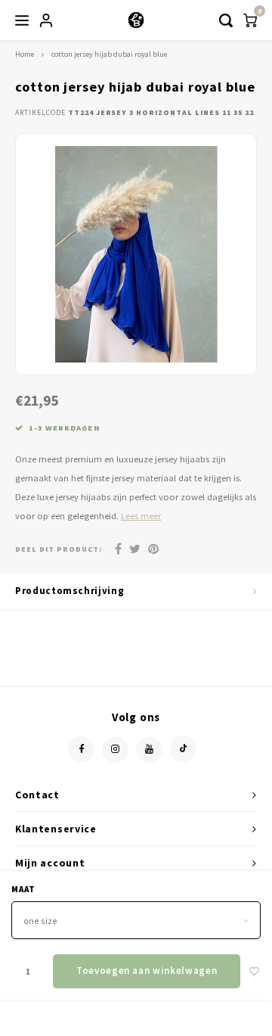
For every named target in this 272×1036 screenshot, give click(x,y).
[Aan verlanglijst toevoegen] (254, 971)
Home (24, 54)
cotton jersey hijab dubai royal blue (109, 54)
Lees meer (141, 515)
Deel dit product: (58, 549)
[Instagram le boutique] (115, 749)
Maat (23, 889)
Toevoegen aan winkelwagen (146, 970)
